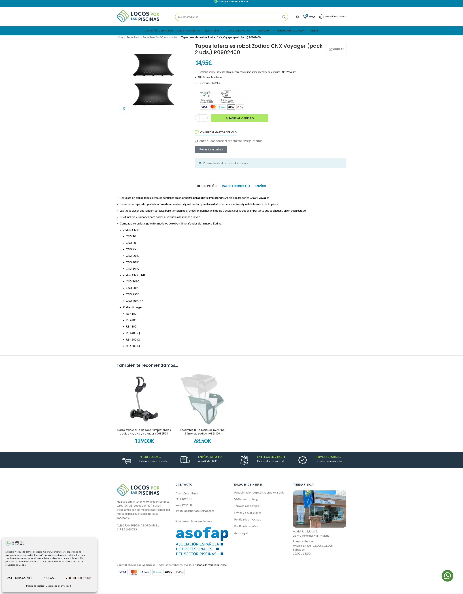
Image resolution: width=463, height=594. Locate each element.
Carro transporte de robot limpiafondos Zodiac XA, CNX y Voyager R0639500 (144, 431)
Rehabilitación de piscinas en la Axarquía (259, 492)
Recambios (133, 37)
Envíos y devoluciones (247, 512)
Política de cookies (35, 585)
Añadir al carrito (240, 118)
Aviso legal (241, 533)
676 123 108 (184, 505)
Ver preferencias (78, 577)
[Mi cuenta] (297, 16)
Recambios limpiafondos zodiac (160, 37)
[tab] (206, 184)
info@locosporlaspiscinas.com (195, 510)
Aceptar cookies (19, 577)
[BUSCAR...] (284, 17)
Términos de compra (247, 505)
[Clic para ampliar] (123, 108)
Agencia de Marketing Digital (211, 564)
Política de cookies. (63, 561)
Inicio (120, 37)
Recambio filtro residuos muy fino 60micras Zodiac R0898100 (202, 431)
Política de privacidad (247, 519)
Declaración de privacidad (58, 585)
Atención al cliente (335, 16)
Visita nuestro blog (246, 499)
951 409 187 (184, 499)
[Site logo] (138, 16)
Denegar (49, 577)
